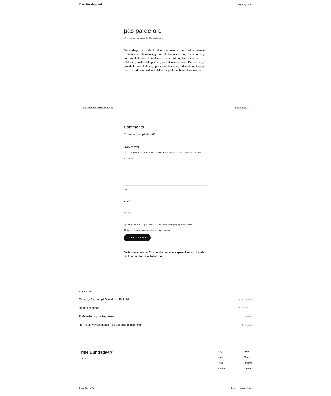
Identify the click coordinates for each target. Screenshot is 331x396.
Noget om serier (89, 307)
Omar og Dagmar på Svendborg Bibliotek (104, 299)
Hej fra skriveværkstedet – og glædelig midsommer (110, 324)
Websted (127, 213)
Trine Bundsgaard (90, 4)
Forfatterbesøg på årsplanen (96, 316)
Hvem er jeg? (242, 107)
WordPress (247, 388)
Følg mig (241, 4)
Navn (126, 189)
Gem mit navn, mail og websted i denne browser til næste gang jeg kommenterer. (159, 225)
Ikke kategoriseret (156, 38)
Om (250, 4)
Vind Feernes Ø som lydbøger (97, 107)
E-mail (127, 201)
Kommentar (129, 158)
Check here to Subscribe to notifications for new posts (148, 230)
